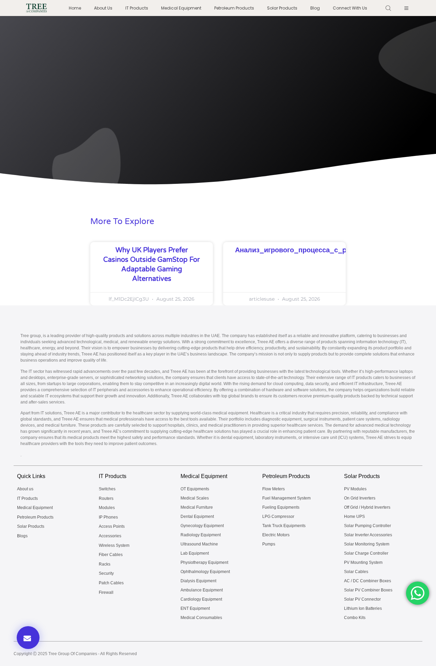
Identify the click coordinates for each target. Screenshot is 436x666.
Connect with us (350, 8)
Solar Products (282, 8)
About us (103, 8)
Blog (315, 8)
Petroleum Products (234, 8)
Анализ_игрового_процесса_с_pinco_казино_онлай (323, 250)
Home (75, 8)
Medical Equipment (181, 8)
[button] (28, 637)
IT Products (136, 8)
